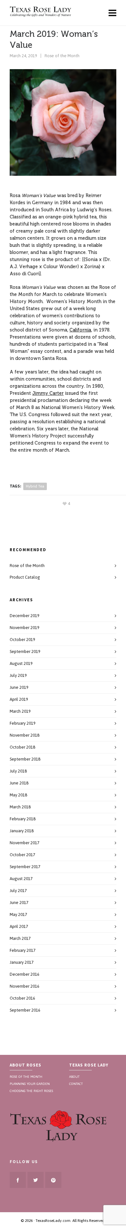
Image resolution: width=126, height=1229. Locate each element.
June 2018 (19, 783)
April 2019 (19, 699)
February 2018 (23, 818)
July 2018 (18, 771)
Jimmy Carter (48, 393)
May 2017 (18, 914)
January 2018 (22, 830)
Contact (76, 1083)
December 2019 (24, 615)
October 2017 (22, 854)
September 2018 (25, 759)
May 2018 (18, 795)
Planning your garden (30, 1083)
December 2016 (24, 974)
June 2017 (19, 902)
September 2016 (25, 1010)
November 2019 (24, 627)
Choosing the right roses (31, 1090)
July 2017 (18, 890)
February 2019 (23, 723)
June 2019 (19, 687)
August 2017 (21, 878)
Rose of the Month (62, 55)
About (74, 1076)
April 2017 (19, 926)
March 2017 (20, 938)
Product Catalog (25, 577)
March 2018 (20, 806)
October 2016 (22, 998)
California (80, 329)
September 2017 (25, 866)
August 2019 (21, 663)
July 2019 (18, 675)
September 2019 (25, 651)
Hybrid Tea (35, 486)
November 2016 (24, 986)
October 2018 (22, 747)
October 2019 (22, 639)
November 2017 (24, 842)
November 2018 (24, 735)
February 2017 (23, 950)
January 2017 (22, 962)
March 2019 (20, 711)
